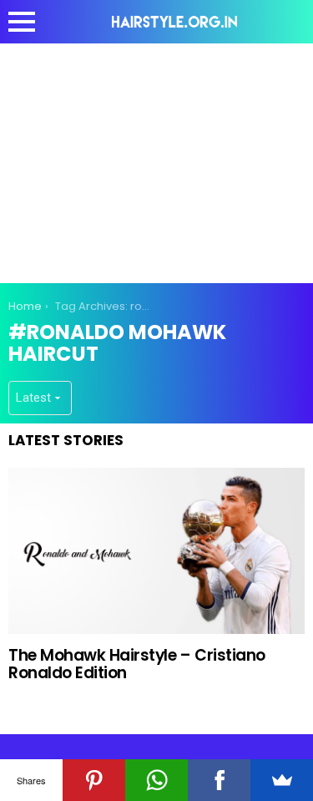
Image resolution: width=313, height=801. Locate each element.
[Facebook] (219, 780)
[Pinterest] (94, 780)
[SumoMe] (281, 780)
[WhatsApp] (156, 780)
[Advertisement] (157, 160)
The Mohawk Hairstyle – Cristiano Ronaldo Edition (136, 664)
